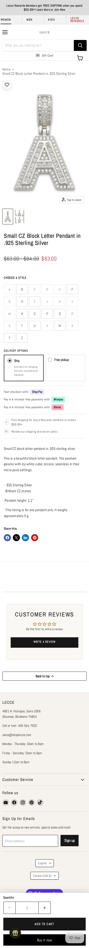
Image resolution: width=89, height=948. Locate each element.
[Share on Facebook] (7, 537)
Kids (51, 20)
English (42, 863)
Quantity (8, 897)
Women (6, 20)
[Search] (80, 45)
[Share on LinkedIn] (25, 537)
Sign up (69, 840)
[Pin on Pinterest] (34, 537)
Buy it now (44, 940)
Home (6, 69)
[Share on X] (16, 537)
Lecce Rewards (77, 19)
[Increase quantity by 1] (45, 908)
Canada (42, 876)
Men (30, 20)
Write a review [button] (44, 642)
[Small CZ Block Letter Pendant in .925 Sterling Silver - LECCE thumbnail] (8, 216)
